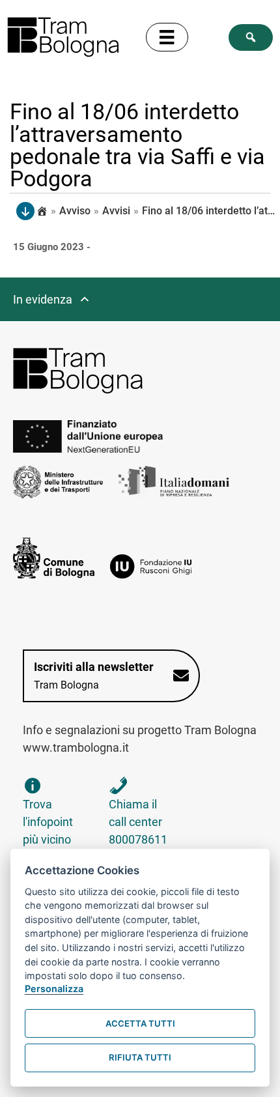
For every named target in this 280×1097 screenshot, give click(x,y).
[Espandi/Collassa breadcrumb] (25, 211)
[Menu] (167, 37)
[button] (251, 37)
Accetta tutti (140, 1023)
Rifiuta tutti (140, 1057)
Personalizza (54, 988)
